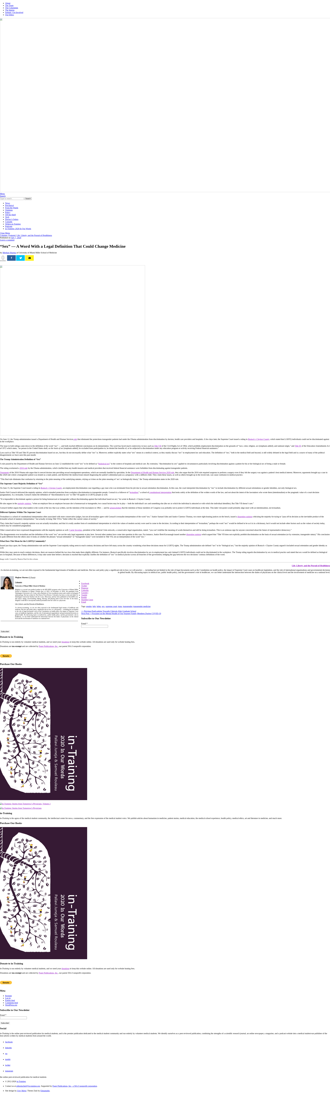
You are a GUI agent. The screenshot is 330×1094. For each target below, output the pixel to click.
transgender (127, 606)
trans (120, 606)
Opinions (9, 210)
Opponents (4, 472)
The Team (9, 5)
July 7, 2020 (16, 238)
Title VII (157, 446)
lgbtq (99, 606)
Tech (7, 217)
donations (65, 642)
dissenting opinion (244, 517)
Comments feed (11, 1003)
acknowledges (115, 508)
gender (89, 606)
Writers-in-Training (13, 224)
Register (8, 996)
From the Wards (11, 208)
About (7, 3)
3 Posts (32, 577)
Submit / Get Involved (14, 12)
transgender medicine (142, 606)
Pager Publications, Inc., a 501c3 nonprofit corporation (74, 1086)
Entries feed (10, 1000)
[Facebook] (11, 258)
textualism (134, 492)
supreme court (111, 606)
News (7, 203)
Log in (8, 998)
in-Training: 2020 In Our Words (18, 229)
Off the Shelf (10, 215)
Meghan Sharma (9, 253)
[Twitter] (20, 258)
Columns (3, 235)
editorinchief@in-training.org (28, 1086)
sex (103, 606)
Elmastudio (45, 1091)
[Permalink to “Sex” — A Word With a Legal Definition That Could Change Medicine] (72, 435)
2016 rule (23, 468)
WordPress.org (11, 1005)
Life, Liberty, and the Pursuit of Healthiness (34, 235)
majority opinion (24, 503)
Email (84, 623)
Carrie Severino (75, 530)
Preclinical (9, 205)
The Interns (9, 10)
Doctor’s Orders (11, 219)
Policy (7, 212)
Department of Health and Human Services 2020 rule (152, 472)
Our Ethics (9, 15)
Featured (11, 235)
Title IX (298, 446)
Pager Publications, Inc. (48, 646)
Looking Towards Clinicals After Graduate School (108, 611)
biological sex (104, 464)
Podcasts (8, 226)
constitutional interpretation (160, 492)
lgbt (94, 606)
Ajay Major (21, 1091)
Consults (8, 222)
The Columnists (11, 8)
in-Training (21, 1081)
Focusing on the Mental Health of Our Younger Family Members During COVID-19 (121, 613)
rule (75, 439)
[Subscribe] (29, 258)
